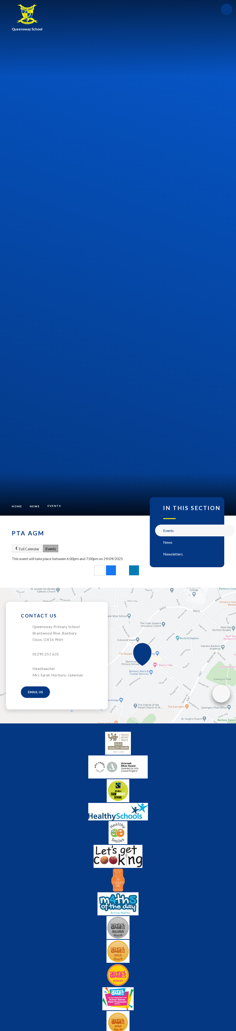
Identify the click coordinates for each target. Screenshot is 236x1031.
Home (17, 506)
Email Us (35, 692)
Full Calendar (29, 548)
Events (54, 506)
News (35, 506)
